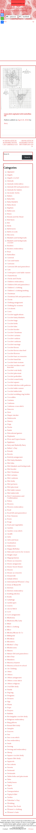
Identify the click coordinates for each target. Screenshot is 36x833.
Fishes (9, 501)
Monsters (11, 642)
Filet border (11, 469)
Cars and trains (13, 261)
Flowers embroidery (15, 507)
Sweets (10, 767)
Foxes (9, 519)
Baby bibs (11, 199)
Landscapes (11, 603)
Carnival (10, 258)
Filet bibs (10, 463)
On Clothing (12, 669)
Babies (9, 196)
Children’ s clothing (14, 288)
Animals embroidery (15, 184)
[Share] (2, 22)
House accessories (14, 573)
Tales (9, 779)
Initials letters (12, 579)
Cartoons (10, 264)
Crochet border (13, 329)
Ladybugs (11, 600)
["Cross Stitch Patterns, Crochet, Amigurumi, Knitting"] (18, 3)
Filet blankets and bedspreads (18, 466)
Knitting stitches (13, 594)
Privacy (31, 829)
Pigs (8, 702)
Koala (9, 597)
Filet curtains (12, 475)
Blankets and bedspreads (17, 238)
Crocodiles (11, 397)
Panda (9, 690)
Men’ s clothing (13, 627)
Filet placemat (12, 487)
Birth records (12, 232)
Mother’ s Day (12, 645)
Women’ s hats (13, 812)
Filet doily (11, 481)
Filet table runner (14, 490)
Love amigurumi (13, 615)
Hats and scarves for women (18, 552)
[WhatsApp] (2, 18)
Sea (8, 734)
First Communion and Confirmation (15, 497)
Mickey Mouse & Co (15, 633)
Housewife (11, 576)
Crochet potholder (14, 376)
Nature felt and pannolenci (17, 654)
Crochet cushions (14, 341)
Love (9, 612)
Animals (10, 181)
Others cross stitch (14, 681)
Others (9, 675)
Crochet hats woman (15, 362)
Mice (9, 630)
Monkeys (10, 639)
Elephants (11, 436)
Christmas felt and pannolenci (19, 297)
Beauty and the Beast (15, 217)
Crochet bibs (12, 327)
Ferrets (10, 454)
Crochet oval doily (14, 370)
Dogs (9, 424)
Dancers (10, 409)
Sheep (9, 752)
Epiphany (11, 442)
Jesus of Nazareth (14, 585)
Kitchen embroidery (15, 591)
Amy (6, 123)
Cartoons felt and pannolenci (18, 267)
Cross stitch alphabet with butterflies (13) (26, 143)
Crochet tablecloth (14, 391)
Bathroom (11, 211)
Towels (10, 788)
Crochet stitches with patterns (19, 385)
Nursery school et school (17, 666)
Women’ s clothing (14, 809)
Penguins (10, 696)
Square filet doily (14, 758)
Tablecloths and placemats (17, 776)
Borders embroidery (15, 249)
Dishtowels (11, 418)
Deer (9, 412)
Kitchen (10, 588)
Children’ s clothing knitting (18, 291)
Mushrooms (12, 648)
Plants (9, 705)
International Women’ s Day (18, 582)
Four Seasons (12, 516)
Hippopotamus (13, 558)
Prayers (10, 711)
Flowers (10, 504)
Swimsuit (10, 770)
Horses (10, 570)
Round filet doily (13, 725)
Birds (9, 226)
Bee (8, 223)
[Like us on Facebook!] (24, 18)
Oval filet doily (13, 687)
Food (9, 510)
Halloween (11, 546)
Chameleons (12, 276)
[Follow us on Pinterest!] (11, 18)
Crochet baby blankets (16, 318)
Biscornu (10, 235)
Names (10, 651)
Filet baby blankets (14, 460)
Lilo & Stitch (12, 609)
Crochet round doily (15, 379)
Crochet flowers (13, 353)
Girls (9, 537)
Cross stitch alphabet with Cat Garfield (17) (10, 143)
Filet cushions (12, 478)
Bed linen (10, 220)
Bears (9, 214)
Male (9, 624)
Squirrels (10, 761)
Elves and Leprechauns (16, 439)
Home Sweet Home (15, 567)
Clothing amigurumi (15, 303)
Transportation (13, 791)
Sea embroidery (13, 740)
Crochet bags (12, 321)
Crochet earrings (13, 344)
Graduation (11, 543)
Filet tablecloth (13, 493)
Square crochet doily (15, 755)
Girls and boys (12, 540)
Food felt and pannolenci (17, 513)
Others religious (13, 684)
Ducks (9, 427)
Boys (9, 252)
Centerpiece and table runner (18, 273)
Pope (9, 708)
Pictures (10, 699)
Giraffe (10, 534)
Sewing (10, 746)
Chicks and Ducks (14, 279)
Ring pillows (12, 722)
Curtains (10, 400)
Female (10, 451)
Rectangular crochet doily (17, 717)
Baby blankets (12, 202)
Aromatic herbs (13, 193)
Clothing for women (15, 306)
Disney (10, 421)
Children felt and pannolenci (18, 285)
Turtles (10, 797)
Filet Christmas (13, 472)
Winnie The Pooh (14, 806)
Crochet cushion (13, 338)
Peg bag (10, 693)
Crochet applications (15, 315)
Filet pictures (12, 484)
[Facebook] (2, 15)
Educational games (14, 433)
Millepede (11, 636)
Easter (9, 430)
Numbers (10, 660)
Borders (10, 246)
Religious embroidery (15, 720)
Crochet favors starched (16, 350)
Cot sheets (11, 309)
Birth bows (11, 229)
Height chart (12, 555)
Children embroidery (15, 282)
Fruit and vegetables (15, 525)
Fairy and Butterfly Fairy (16, 445)
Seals (9, 743)
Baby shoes (11, 205)
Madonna (11, 618)
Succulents (11, 764)
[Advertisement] (18, 42)
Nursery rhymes (13, 663)
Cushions (10, 403)
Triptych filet (12, 794)
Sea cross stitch (13, 737)
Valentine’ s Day (13, 800)
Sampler (10, 728)
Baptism (10, 208)
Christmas (11, 294)
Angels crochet (13, 178)
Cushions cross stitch (15, 406)
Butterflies (11, 255)
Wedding (10, 803)
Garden (10, 528)
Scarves (10, 731)
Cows (9, 312)
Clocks (9, 300)
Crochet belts (12, 324)
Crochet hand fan (14, 359)
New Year (11, 657)
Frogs (9, 522)
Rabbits (10, 714)
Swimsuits (11, 773)
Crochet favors (13, 347)
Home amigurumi (14, 564)
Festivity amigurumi (15, 457)
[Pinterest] (2, 11)
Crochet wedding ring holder (18, 394)
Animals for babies (14, 190)
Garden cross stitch (14, 531)
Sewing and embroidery (16, 749)
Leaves (10, 606)
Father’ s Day (12, 448)
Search (6, 154)
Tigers (9, 785)
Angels (9, 175)
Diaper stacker (13, 415)
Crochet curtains (13, 335)
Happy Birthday (13, 549)
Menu (4, 21)
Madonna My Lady (14, 621)
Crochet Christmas (14, 332)
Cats (9, 270)
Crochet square (13, 382)
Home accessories (14, 561)
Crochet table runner (15, 388)
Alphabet (10, 172)
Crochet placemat (14, 373)
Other (9, 672)
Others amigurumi (14, 678)
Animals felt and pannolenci (18, 187)
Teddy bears (12, 782)
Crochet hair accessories (17, 356)
